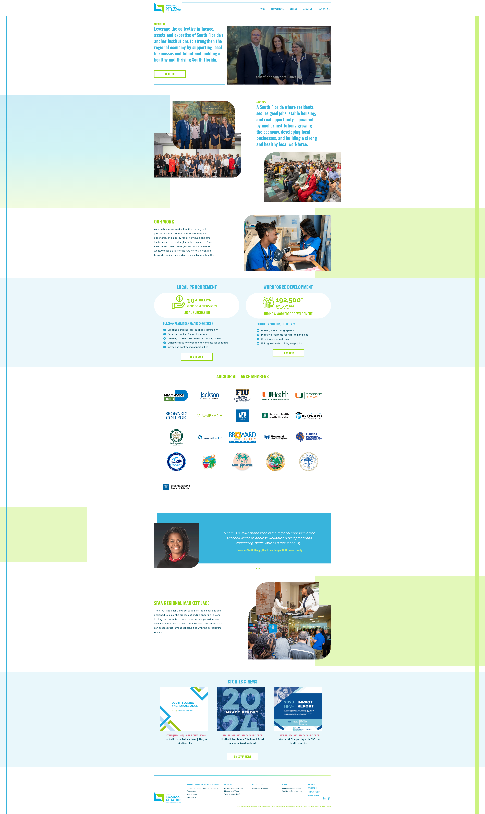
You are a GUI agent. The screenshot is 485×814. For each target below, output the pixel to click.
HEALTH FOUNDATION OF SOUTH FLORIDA (203, 784)
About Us (307, 8)
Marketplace (277, 8)
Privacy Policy (314, 791)
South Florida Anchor (195, 735)
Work (262, 8)
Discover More (242, 756)
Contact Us (324, 8)
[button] (279, 55)
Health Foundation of (252, 735)
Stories (293, 8)
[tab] (256, 568)
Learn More (196, 357)
